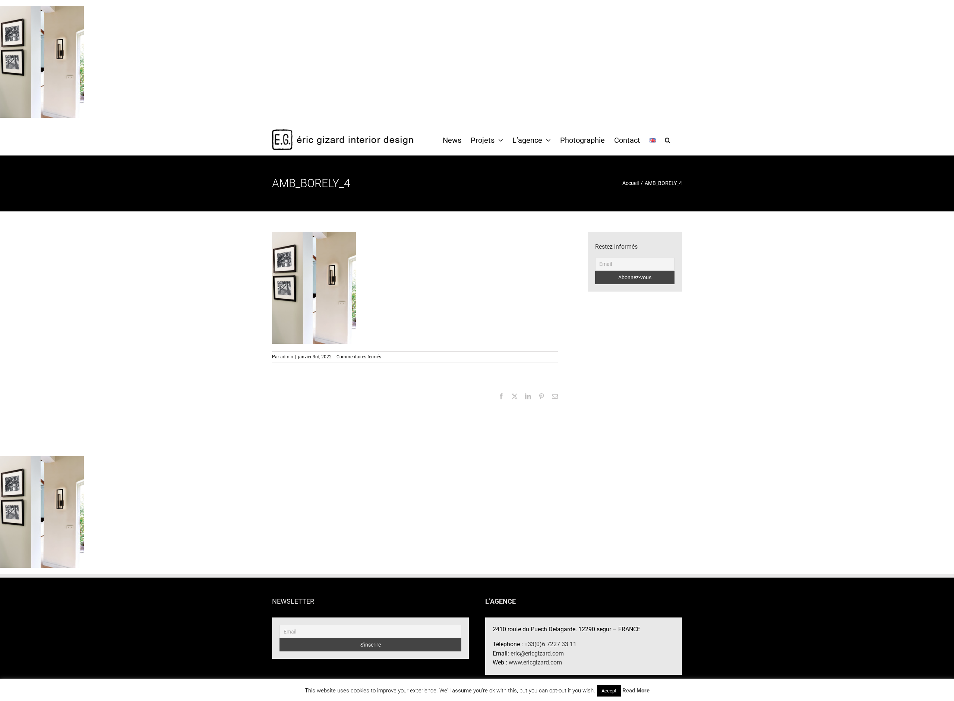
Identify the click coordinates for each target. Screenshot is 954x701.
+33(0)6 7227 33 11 (550, 644)
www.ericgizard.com (535, 662)
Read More (636, 690)
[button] (667, 139)
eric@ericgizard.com (537, 653)
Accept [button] (608, 691)
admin (286, 356)
